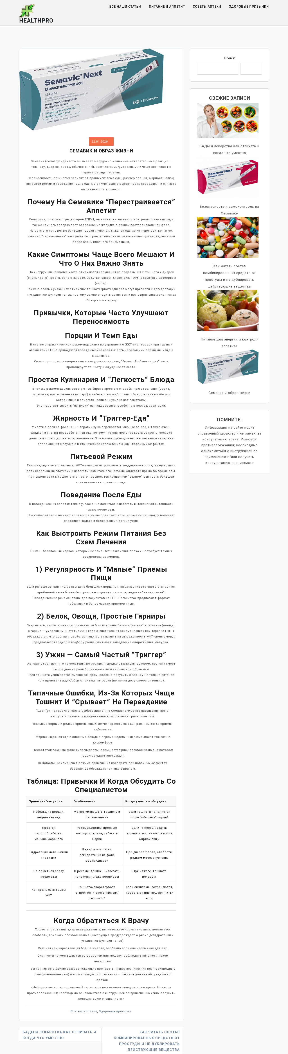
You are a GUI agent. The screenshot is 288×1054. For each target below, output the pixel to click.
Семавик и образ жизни (229, 393)
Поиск (229, 58)
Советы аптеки (207, 6)
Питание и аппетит (167, 6)
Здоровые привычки (249, 6)
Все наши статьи (125, 6)
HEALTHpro (36, 20)
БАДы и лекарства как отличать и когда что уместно (59, 1035)
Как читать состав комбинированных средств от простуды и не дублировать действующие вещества (147, 1041)
